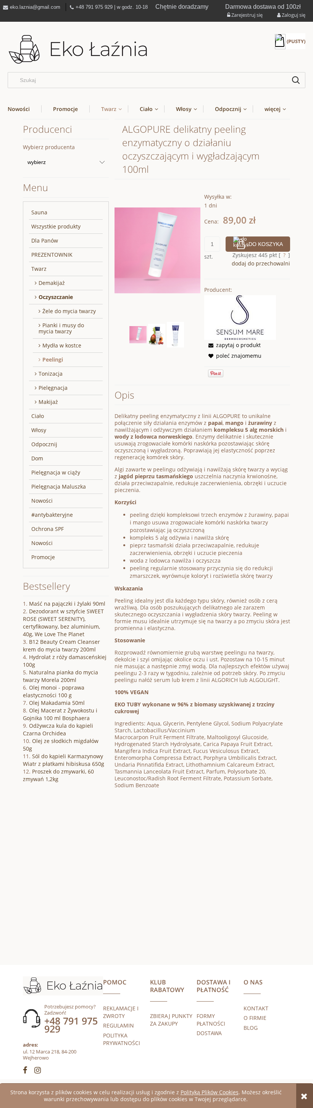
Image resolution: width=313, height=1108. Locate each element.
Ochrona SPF (47, 528)
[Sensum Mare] (240, 316)
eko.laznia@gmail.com (35, 7)
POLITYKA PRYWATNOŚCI (121, 1039)
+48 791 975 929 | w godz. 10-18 (112, 7)
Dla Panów (44, 240)
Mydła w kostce (61, 345)
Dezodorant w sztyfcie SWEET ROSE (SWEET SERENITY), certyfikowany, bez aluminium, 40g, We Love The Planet (63, 623)
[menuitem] (24, 109)
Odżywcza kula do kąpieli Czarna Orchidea (58, 729)
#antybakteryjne (52, 514)
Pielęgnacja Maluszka (58, 486)
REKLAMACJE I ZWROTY (121, 1012)
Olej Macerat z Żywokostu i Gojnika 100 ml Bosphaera (60, 714)
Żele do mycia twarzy (69, 311)
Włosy (38, 430)
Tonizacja (51, 373)
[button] (232, 345)
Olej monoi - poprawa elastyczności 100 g (53, 691)
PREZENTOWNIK (52, 254)
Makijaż (48, 401)
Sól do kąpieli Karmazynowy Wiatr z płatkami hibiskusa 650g (63, 760)
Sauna (39, 212)
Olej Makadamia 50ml (57, 702)
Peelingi (52, 359)
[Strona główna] (78, 49)
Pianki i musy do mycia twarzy (61, 328)
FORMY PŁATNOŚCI (211, 1019)
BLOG (251, 1027)
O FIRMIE (255, 1017)
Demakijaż (52, 282)
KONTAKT (256, 1008)
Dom (37, 458)
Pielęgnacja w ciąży (55, 472)
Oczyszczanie (56, 297)
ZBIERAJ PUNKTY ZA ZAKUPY (171, 1019)
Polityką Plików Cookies (210, 1092)
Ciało (37, 416)
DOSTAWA (209, 1033)
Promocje (43, 557)
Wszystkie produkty (56, 226)
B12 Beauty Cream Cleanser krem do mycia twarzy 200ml (61, 645)
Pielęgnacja (53, 387)
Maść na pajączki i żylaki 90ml (67, 603)
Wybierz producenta (49, 147)
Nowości (42, 500)
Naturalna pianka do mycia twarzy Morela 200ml (60, 676)
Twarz (39, 268)
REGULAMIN (118, 1025)
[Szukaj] (295, 80)
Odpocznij (44, 444)
